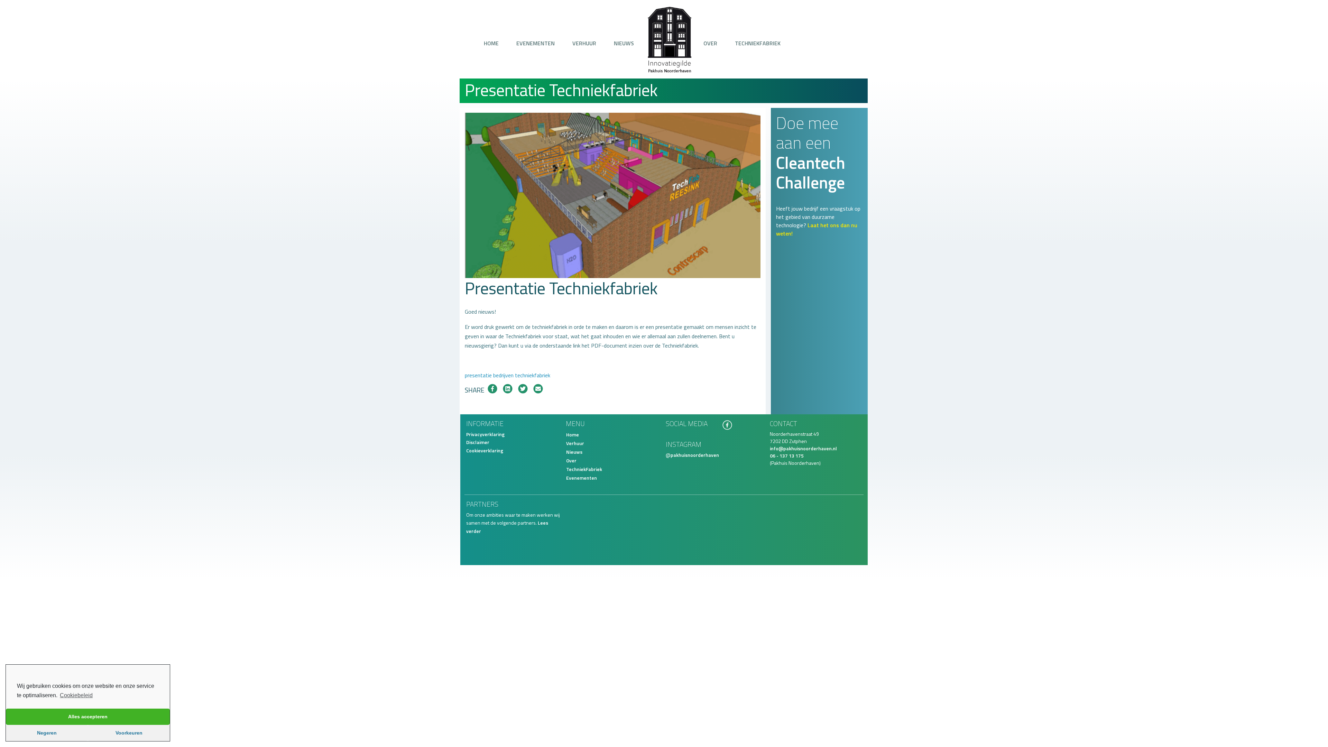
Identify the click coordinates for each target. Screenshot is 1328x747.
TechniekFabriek (758, 43)
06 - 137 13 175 (787, 455)
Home (491, 43)
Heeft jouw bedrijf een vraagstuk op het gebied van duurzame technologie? (818, 221)
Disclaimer (477, 442)
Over (710, 43)
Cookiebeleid (76, 695)
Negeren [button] (47, 733)
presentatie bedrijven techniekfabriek (507, 375)
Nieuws (624, 43)
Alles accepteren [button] (88, 716)
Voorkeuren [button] (129, 733)
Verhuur (584, 43)
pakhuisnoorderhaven (695, 455)
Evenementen (535, 43)
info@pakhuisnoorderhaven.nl (803, 448)
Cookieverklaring (484, 450)
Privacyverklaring (485, 434)
